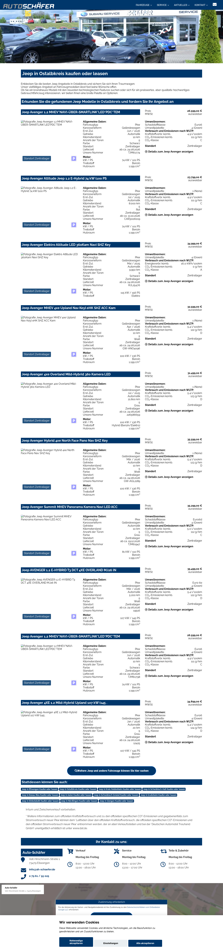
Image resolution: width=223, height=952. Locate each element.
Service (162, 5)
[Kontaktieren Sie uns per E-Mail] (215, 4)
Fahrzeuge (143, 5)
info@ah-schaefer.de (42, 869)
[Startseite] (28, 5)
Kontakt (200, 5)
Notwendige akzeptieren (76, 942)
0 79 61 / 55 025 (39, 876)
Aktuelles (180, 5)
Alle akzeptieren (145, 943)
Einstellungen (110, 943)
